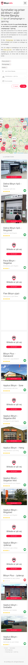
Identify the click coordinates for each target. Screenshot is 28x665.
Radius (4, 67)
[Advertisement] (14, 103)
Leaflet (15, 152)
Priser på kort (5, 61)
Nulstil (16, 86)
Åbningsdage (5, 64)
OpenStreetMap (20, 152)
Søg (24, 86)
